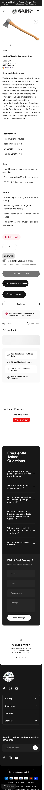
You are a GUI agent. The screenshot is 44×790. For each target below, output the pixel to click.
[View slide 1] (16, 657)
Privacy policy (20, 786)
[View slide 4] (25, 657)
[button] (11, 65)
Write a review (21, 420)
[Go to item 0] (10, 45)
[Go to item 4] (19, 45)
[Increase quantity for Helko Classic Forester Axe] (14, 247)
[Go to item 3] (16, 45)
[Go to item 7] (28, 45)
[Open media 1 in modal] (35, 21)
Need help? (35, 323)
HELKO (5, 50)
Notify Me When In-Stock (17, 283)
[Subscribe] (35, 747)
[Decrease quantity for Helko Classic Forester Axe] (5, 247)
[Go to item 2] (13, 45)
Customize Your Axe (20, 261)
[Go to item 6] (25, 45)
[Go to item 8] (31, 45)
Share (8, 323)
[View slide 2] (19, 657)
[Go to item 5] (22, 45)
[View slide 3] (22, 657)
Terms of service (31, 786)
